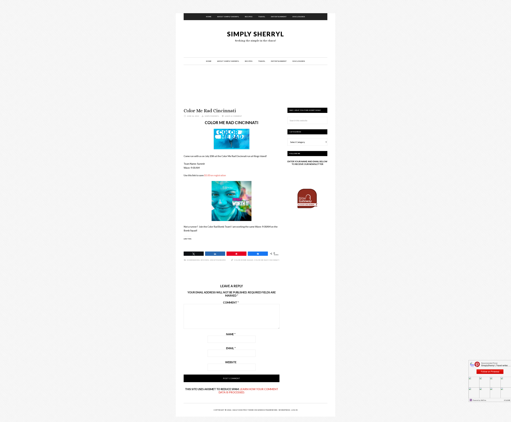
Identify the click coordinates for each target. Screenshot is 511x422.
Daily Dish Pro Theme (243, 410)
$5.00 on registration (215, 175)
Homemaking (193, 260)
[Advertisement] (255, 89)
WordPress (284, 410)
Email (231, 348)
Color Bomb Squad (243, 260)
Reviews (205, 260)
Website (230, 362)
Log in (294, 410)
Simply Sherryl (255, 34)
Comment (231, 302)
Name (230, 334)
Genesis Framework (267, 410)
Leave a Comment (233, 116)
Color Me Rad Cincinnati (266, 260)
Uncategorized (218, 260)
